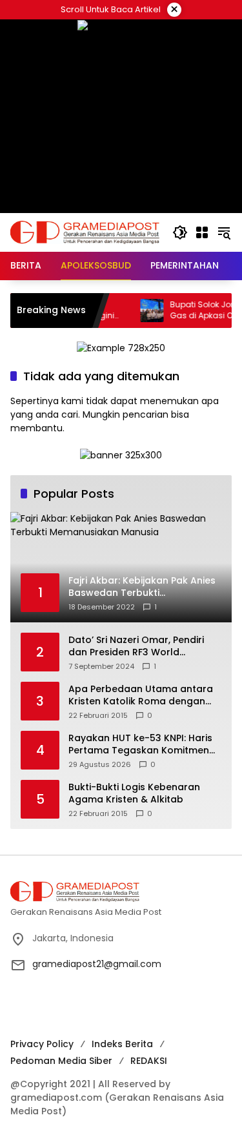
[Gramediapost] (84, 231)
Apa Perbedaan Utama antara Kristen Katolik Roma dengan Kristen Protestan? (140, 695)
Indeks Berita (122, 1043)
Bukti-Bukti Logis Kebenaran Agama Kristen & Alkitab (134, 793)
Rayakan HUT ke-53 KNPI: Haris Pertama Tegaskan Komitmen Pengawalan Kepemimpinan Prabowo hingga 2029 (140, 744)
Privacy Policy (42, 1043)
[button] (180, 232)
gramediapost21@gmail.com (96, 963)
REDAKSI (148, 1060)
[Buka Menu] (202, 232)
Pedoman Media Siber (61, 1060)
